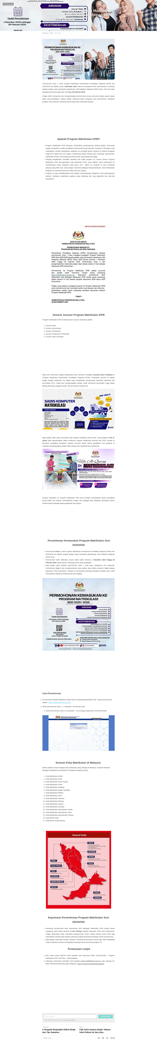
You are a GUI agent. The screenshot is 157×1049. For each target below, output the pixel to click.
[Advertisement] (78, 117)
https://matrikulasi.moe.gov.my (60, 702)
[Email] (111, 1038)
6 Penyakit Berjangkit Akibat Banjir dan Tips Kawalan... (59, 1031)
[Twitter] (103, 1038)
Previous (46, 1027)
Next (80, 1027)
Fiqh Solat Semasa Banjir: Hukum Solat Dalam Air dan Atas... (95, 1031)
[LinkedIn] (107, 1038)
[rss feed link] (114, 1038)
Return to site (9, 4)
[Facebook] (99, 1038)
